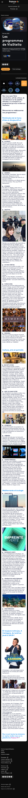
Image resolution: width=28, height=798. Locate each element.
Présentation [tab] (5, 69)
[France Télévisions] (14, 2)
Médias (3, 752)
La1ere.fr (3, 769)
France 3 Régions (5, 773)
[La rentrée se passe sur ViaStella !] (4, 83)
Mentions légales (5, 784)
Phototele (12, 9)
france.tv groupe (5, 759)
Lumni (2, 771)
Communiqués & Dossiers (7, 749)
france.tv (3, 766)
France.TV (14, 738)
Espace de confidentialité (6, 788)
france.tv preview (12, 6)
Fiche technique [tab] (17, 69)
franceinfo (3, 767)
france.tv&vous (5, 762)
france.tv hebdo (5, 754)
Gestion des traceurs (5, 786)
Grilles (2, 750)
